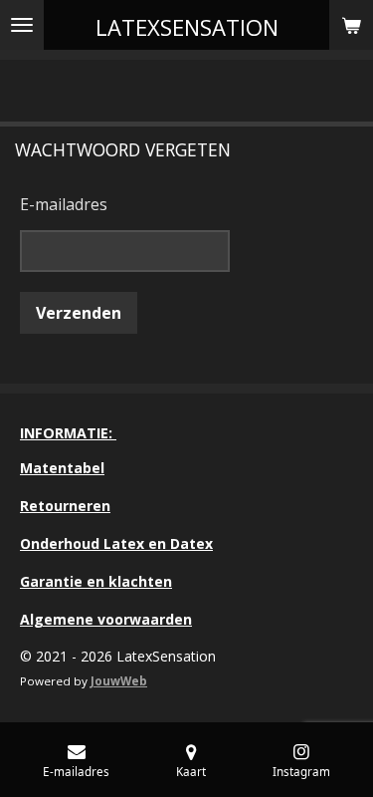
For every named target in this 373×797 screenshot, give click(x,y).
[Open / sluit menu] (22, 25)
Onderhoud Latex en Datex (116, 543)
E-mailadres (63, 204)
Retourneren (65, 505)
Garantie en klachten (96, 581)
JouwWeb (119, 680)
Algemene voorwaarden (106, 619)
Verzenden (78, 313)
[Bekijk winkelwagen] (351, 25)
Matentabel (62, 467)
